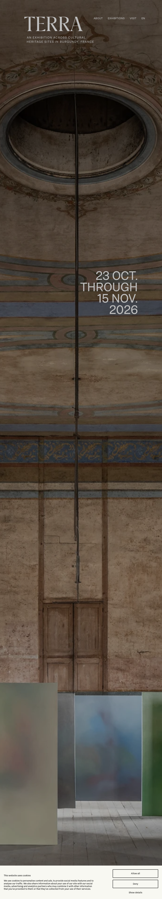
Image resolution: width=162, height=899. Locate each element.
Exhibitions (116, 18)
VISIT (133, 18)
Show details (135, 892)
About (98, 18)
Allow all (135, 873)
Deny (135, 883)
